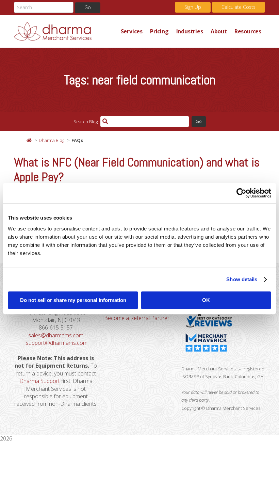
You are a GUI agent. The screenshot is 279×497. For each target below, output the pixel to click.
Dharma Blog (51, 140)
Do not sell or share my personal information (73, 300)
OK (206, 300)
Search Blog (85, 121)
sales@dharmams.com (55, 335)
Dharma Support (39, 381)
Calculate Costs (238, 7)
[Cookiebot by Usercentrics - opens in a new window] (241, 193)
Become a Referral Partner (136, 318)
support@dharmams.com (56, 343)
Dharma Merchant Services (65, 31)
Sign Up (192, 7)
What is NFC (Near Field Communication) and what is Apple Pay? (137, 170)
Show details (241, 279)
